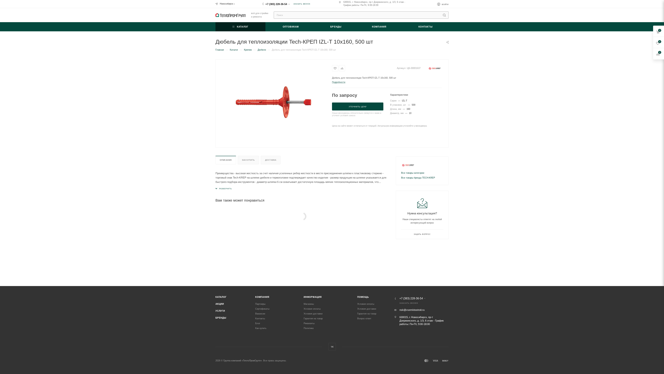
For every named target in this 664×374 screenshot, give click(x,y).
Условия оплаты (312, 309)
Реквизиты (309, 323)
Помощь (363, 297)
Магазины (309, 304)
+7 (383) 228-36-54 (276, 4)
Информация (313, 297)
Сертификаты (262, 309)
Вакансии (260, 313)
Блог (257, 323)
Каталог (221, 297)
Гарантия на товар (313, 318)
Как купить (248, 160)
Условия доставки (313, 313)
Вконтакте (332, 346)
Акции (219, 304)
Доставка (270, 160)
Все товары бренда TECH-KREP (418, 177)
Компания (262, 297)
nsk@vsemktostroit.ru (412, 309)
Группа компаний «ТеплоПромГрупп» (242, 360)
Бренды (220, 318)
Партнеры (260, 304)
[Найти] (444, 15)
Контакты (260, 318)
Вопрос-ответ (364, 318)
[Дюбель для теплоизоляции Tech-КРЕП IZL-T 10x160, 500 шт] (274, 103)
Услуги (220, 311)
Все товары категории (412, 173)
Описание (226, 160)
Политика (308, 328)
